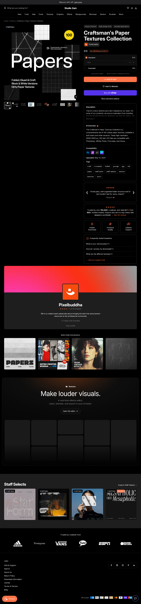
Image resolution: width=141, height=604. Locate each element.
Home (6, 21)
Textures (49, 14)
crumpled (98, 166)
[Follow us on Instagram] (123, 565)
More (121, 14)
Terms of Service (11, 586)
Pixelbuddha (70, 304)
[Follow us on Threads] (117, 565)
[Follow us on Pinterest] (128, 565)
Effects (69, 14)
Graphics (60, 14)
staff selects (111, 171)
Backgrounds (81, 14)
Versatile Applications (121, 26)
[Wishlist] (128, 8)
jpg (123, 166)
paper (89, 171)
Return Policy (9, 576)
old (129, 166)
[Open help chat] (135, 598)
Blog (6, 590)
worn (99, 177)
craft (89, 166)
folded (107, 166)
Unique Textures (90, 26)
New (19, 14)
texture (122, 171)
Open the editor (70, 411)
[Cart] (136, 8)
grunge (116, 166)
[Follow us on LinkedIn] (134, 565)
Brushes (112, 14)
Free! (27, 14)
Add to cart (111, 79)
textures (90, 177)
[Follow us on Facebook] (111, 565)
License (7, 583)
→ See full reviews (119, 215)
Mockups (93, 14)
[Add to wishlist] (33, 341)
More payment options (110, 98)
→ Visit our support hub (95, 260)
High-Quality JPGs (105, 26)
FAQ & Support (10, 565)
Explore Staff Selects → (127, 485)
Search (7, 569)
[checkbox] (110, 57)
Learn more (78, 2)
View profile (70, 326)
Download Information (13, 579)
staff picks (99, 171)
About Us (8, 572)
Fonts (41, 14)
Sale (33, 14)
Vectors (103, 14)
